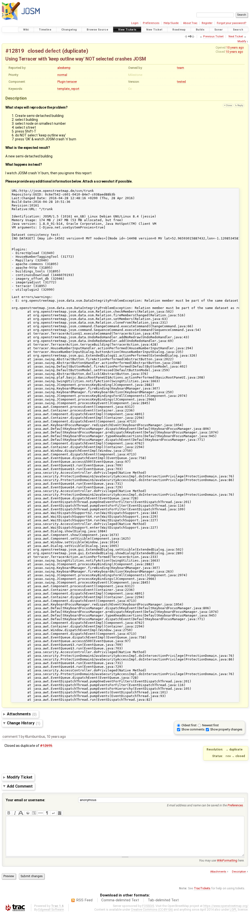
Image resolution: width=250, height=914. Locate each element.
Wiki (26, 29)
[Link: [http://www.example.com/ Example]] (28, 813)
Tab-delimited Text (163, 900)
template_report (68, 89)
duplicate (75, 51)
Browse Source (97, 29)
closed (36, 51)
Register (207, 23)
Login (134, 23)
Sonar (218, 29)
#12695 (46, 746)
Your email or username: (25, 800)
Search (238, 29)
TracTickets (202, 888)
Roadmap (179, 29)
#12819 (14, 51)
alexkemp (64, 68)
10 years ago (235, 47)
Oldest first (189, 725)
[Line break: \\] (53, 813)
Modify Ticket (19, 777)
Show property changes (226, 729)
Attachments (21, 714)
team (180, 68)
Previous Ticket (213, 36)
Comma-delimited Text (120, 900)
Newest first (210, 725)
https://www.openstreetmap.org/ (225, 906)
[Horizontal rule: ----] (40, 813)
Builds (200, 29)
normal (62, 75)
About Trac (190, 23)
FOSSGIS (148, 906)
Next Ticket (236, 36)
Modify (242, 41)
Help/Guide (171, 23)
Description (239, 871)
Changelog (69, 29)
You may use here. (221, 860)
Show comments (193, 729)
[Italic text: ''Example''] (15, 813)
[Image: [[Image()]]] (59, 813)
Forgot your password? (231, 23)
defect (53, 51)
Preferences (151, 23)
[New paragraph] (47, 813)
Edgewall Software (51, 909)
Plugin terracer (67, 81)
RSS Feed (84, 900)
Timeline (45, 29)
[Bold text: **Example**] (9, 813)
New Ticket (154, 29)
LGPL (233, 909)
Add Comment (20, 786)
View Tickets (127, 29)
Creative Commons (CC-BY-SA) (152, 909)
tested (181, 81)
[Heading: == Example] (21, 813)
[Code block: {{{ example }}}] (34, 813)
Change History (23, 723)
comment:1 (11, 737)
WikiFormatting (227, 860)
